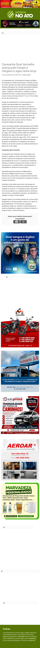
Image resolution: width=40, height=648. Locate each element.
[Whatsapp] (23, 221)
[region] (20, 4)
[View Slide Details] (20, 4)
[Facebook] (16, 221)
